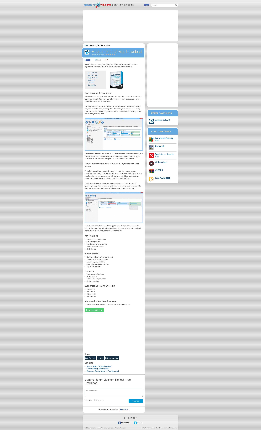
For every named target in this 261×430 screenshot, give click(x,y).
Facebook (125, 423)
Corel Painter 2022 (162, 178)
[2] (108, 54)
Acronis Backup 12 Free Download (99, 366)
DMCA (144, 428)
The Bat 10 (159, 146)
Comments (92, 85)
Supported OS (93, 78)
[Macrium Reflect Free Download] (116, 89)
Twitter (140, 423)
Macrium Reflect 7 (162, 120)
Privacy (151, 428)
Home (86, 45)
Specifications (93, 75)
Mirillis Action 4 (161, 162)
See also (91, 83)
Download (91, 80)
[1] (107, 54)
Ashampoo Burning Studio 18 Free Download (103, 371)
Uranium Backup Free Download (98, 369)
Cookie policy (161, 428)
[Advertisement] (130, 25)
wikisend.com (95, 428)
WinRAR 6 (159, 170)
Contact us (172, 428)
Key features (92, 73)
